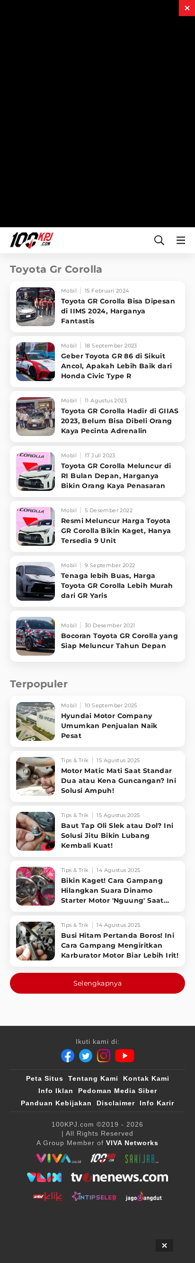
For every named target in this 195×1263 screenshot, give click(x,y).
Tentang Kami (93, 1078)
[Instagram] (103, 1055)
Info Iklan (55, 1090)
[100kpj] (103, 1158)
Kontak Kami (146, 1078)
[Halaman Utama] (30, 240)
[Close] (187, 8)
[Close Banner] (164, 1245)
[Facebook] (67, 1055)
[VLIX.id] (44, 1177)
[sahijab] (142, 1158)
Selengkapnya (97, 983)
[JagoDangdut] (143, 1196)
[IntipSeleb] (94, 1196)
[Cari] (159, 240)
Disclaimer (116, 1103)
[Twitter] (85, 1055)
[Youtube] (124, 1055)
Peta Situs (44, 1078)
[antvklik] (47, 1196)
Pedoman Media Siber (117, 1090)
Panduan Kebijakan (56, 1103)
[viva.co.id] (58, 1158)
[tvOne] (119, 1177)
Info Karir (157, 1103)
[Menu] (182, 240)
